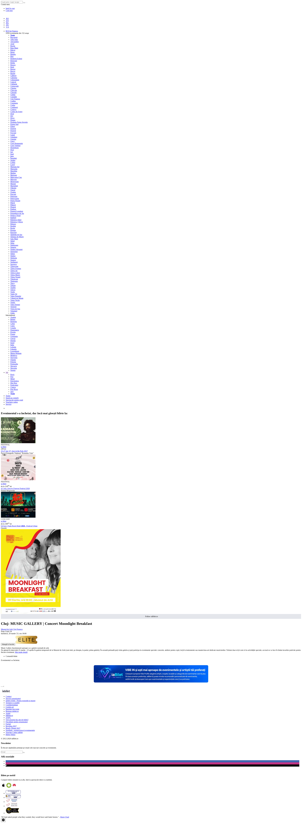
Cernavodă (14, 86)
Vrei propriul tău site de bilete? (17, 720)
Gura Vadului (15, 146)
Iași (11, 152)
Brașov (13, 65)
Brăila (12, 63)
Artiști (8, 713)
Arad (12, 44)
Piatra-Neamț (15, 201)
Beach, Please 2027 (13, 728)
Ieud (12, 154)
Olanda (13, 360)
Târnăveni (14, 279)
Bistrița (13, 54)
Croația (13, 328)
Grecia (12, 339)
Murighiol (14, 186)
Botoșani (13, 61)
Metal (12, 379)
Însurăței (13, 158)
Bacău (12, 46)
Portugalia (14, 364)
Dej (11, 116)
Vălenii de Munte (16, 298)
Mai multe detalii (21, 652)
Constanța (14, 103)
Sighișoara (14, 245)
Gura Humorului (16, 143)
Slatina (12, 256)
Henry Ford (64, 817)
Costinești (14, 107)
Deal (12, 114)
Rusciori (13, 232)
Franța (12, 334)
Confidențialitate (12, 705)
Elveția (13, 332)
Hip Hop (13, 383)
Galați (12, 135)
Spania (12, 370)
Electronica (14, 381)
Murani (13, 184)
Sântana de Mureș (17, 237)
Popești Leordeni (16, 211)
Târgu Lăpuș (15, 273)
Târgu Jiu (13, 271)
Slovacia (13, 366)
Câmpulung (14, 80)
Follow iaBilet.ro (151, 616)
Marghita (13, 171)
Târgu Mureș (15, 275)
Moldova (13, 355)
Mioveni (13, 179)
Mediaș (13, 173)
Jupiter (12, 160)
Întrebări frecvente (12, 709)
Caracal (13, 82)
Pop (11, 377)
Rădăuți (13, 218)
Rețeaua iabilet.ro (12, 711)
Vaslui (12, 302)
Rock (12, 375)
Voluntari (13, 311)
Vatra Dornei (15, 305)
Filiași (12, 126)
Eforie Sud (14, 124)
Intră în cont (10, 8)
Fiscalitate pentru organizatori (17, 722)
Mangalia (13, 169)
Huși (12, 150)
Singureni (14, 252)
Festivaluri (14, 385)
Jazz (12, 392)
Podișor (13, 209)
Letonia (13, 347)
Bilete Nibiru (10, 735)
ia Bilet (3, 447)
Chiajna (13, 88)
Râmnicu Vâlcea (16, 222)
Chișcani (13, 90)
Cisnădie (13, 97)
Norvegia (13, 358)
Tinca (12, 283)
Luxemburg (14, 351)
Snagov (13, 260)
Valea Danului (15, 296)
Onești (12, 190)
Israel (12, 343)
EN (7, 21)
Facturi (8, 724)
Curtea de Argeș (16, 112)
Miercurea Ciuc (16, 177)
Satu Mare (14, 239)
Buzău (12, 73)
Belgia (12, 319)
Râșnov (13, 224)
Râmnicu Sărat (15, 220)
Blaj (11, 56)
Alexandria (14, 42)
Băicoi (12, 50)
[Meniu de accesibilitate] (3, 820)
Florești (13, 129)
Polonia (13, 362)
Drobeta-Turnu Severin (19, 122)
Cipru (12, 326)
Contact (8, 696)
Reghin (13, 226)
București (13, 37)
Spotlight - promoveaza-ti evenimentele (20, 730)
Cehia (12, 324)
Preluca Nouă (15, 216)
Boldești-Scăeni (16, 59)
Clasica (13, 387)
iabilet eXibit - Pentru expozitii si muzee (20, 701)
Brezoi (12, 69)
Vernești (13, 307)
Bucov (12, 71)
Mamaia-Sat (14, 167)
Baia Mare (14, 48)
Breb (12, 67)
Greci (12, 141)
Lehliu (12, 163)
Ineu (12, 156)
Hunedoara (14, 148)
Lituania (13, 349)
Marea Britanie (15, 353)
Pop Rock (14, 389)
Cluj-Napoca (15, 99)
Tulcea (12, 290)
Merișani (13, 175)
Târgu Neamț (15, 277)
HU (7, 25)
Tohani (13, 286)
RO (7, 19)
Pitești (12, 203)
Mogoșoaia (14, 182)
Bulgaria (13, 322)
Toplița (13, 288)
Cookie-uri (10, 707)
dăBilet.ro (9, 715)
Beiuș (12, 52)
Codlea (13, 101)
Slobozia (13, 258)
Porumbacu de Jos (17, 213)
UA (7, 27)
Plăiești (13, 205)
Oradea (13, 192)
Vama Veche (15, 300)
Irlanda (13, 341)
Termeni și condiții (12, 703)
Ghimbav (13, 137)
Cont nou (9, 11)
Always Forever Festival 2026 (15, 488)
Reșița (12, 228)
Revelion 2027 (11, 726)
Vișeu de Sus (15, 309)
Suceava (13, 264)
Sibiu (12, 243)
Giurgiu (13, 139)
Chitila (12, 95)
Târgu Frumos (15, 269)
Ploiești (13, 207)
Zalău (12, 313)
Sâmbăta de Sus (16, 235)
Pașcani (13, 194)
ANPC (8, 718)
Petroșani (13, 196)
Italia (12, 345)
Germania (14, 336)
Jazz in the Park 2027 (14, 451)
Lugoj (12, 165)
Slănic (12, 254)
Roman (13, 230)
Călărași (13, 76)
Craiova (13, 110)
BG (7, 23)
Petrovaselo (14, 199)
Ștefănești (14, 262)
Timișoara (14, 281)
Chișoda (13, 93)
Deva (12, 118)
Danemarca (14, 330)
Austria (13, 317)
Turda (12, 292)
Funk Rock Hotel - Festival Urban (19, 526)
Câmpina (13, 78)
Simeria (13, 247)
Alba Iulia (14, 40)
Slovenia (13, 368)
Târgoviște (14, 266)
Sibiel (12, 241)
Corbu (12, 105)
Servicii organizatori (13, 699)
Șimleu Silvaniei (16, 249)
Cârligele (13, 84)
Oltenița (13, 188)
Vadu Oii (13, 294)
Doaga (12, 120)
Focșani (13, 133)
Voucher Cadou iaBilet (14, 732)
